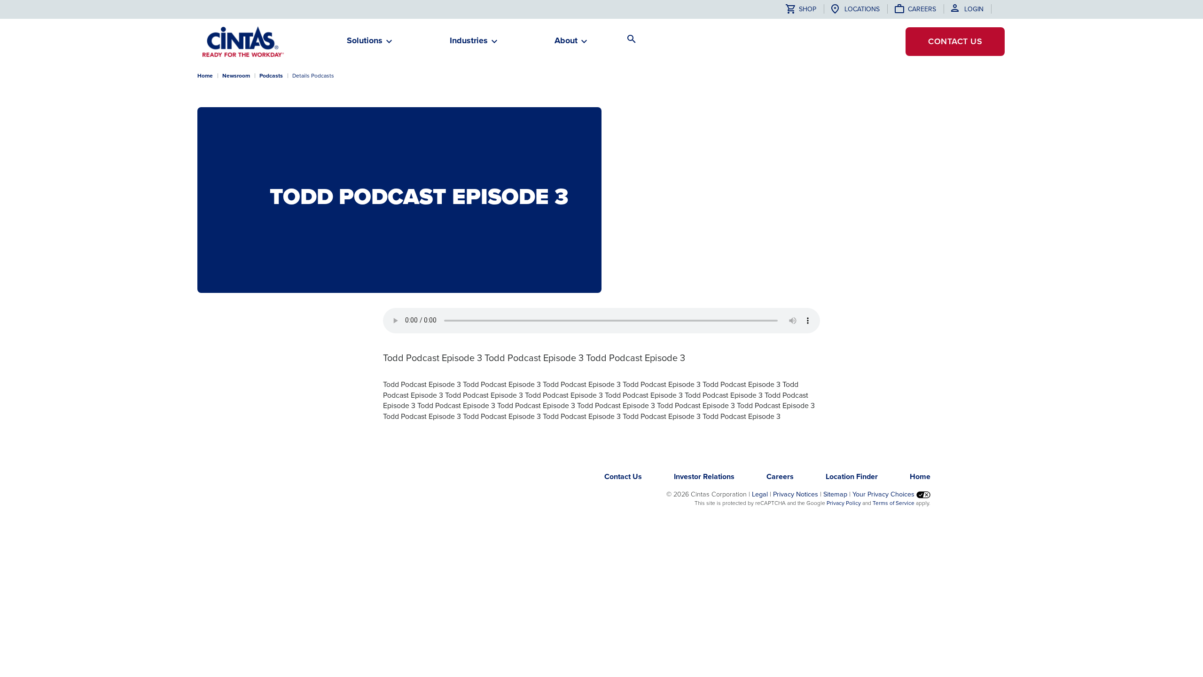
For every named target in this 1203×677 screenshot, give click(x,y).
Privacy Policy (844, 503)
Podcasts (271, 75)
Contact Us (623, 476)
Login (974, 9)
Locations (862, 9)
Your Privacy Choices (884, 494)
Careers (922, 9)
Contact (955, 41)
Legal (760, 494)
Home (205, 75)
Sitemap (835, 494)
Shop (806, 9)
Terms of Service (893, 503)
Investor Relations (704, 476)
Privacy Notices (795, 494)
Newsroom (236, 75)
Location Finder (852, 476)
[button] (364, 44)
